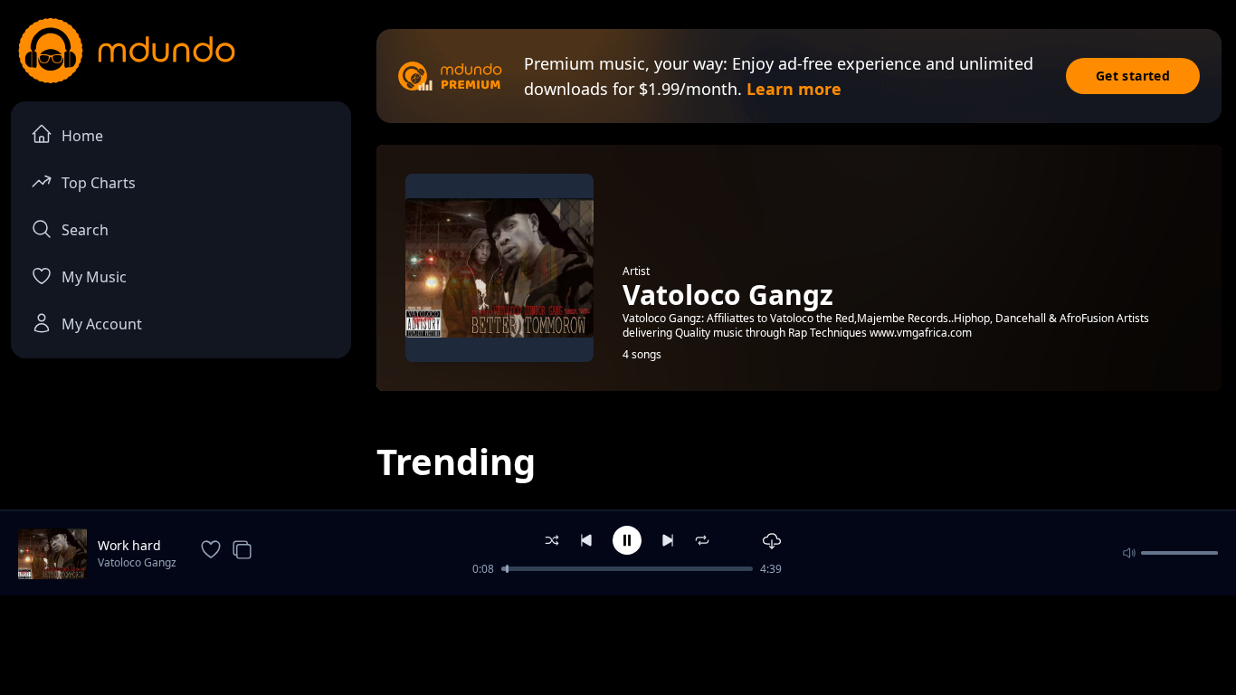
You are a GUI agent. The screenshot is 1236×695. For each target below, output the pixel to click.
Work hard (129, 545)
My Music (94, 277)
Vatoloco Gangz (137, 562)
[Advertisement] (618, 643)
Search (85, 230)
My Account (102, 324)
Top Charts (99, 183)
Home (82, 136)
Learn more (793, 89)
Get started (1133, 75)
